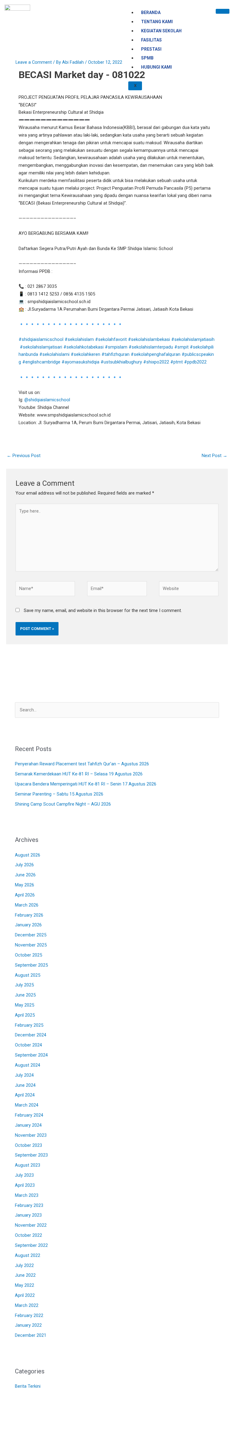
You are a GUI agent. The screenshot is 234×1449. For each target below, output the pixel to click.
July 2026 (24, 865)
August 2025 (27, 975)
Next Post (214, 455)
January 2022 (28, 1325)
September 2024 (31, 1055)
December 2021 (30, 1335)
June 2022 (25, 1275)
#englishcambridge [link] (41, 362)
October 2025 (28, 955)
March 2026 (26, 905)
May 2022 (24, 1285)
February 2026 (29, 915)
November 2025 (31, 945)
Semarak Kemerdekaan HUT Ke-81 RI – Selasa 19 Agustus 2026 (79, 774)
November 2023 (31, 1135)
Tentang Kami (157, 21)
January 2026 (28, 925)
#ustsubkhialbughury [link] (121, 362)
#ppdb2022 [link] (195, 362)
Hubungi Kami (156, 67)
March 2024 (26, 1105)
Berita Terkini (28, 1386)
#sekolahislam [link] (79, 339)
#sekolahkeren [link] (85, 354)
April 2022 (25, 1295)
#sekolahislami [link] (54, 354)
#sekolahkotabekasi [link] (83, 347)
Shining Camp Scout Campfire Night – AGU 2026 (63, 804)
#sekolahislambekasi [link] (149, 339)
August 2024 (27, 1065)
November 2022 (31, 1225)
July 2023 (24, 1175)
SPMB (147, 57)
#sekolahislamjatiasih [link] (192, 339)
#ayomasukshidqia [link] (80, 362)
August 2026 (27, 855)
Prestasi (151, 49)
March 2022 (26, 1305)
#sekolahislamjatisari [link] (41, 347)
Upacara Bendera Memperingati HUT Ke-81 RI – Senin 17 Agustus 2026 (85, 784)
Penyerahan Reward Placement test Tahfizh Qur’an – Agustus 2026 (82, 764)
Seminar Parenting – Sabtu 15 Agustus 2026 (59, 794)
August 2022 (27, 1255)
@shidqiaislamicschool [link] (47, 399)
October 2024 (28, 1045)
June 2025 (25, 995)
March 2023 (26, 1195)
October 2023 (28, 1145)
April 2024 (25, 1095)
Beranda (151, 12)
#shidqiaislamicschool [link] (41, 339)
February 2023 (29, 1205)
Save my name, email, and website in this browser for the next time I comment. (103, 610)
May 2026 (24, 885)
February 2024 (29, 1115)
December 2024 (30, 1035)
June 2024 (25, 1085)
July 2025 (24, 985)
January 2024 (28, 1125)
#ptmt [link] (176, 362)
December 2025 (30, 935)
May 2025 (24, 1005)
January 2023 (28, 1215)
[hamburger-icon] (222, 11)
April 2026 (25, 895)
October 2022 (28, 1235)
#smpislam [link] (116, 347)
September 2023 (31, 1155)
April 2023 (25, 1185)
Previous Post (24, 455)
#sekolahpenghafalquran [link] (155, 354)
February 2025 (29, 1025)
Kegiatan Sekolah (161, 30)
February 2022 (29, 1315)
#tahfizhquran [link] (115, 354)
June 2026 (25, 875)
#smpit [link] (181, 347)
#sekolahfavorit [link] (111, 339)
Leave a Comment (34, 62)
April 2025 (25, 1015)
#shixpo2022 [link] (156, 362)
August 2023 (27, 1165)
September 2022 (31, 1245)
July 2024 (24, 1075)
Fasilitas (151, 40)
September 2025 (31, 965)
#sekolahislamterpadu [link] (151, 347)
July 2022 (24, 1265)
